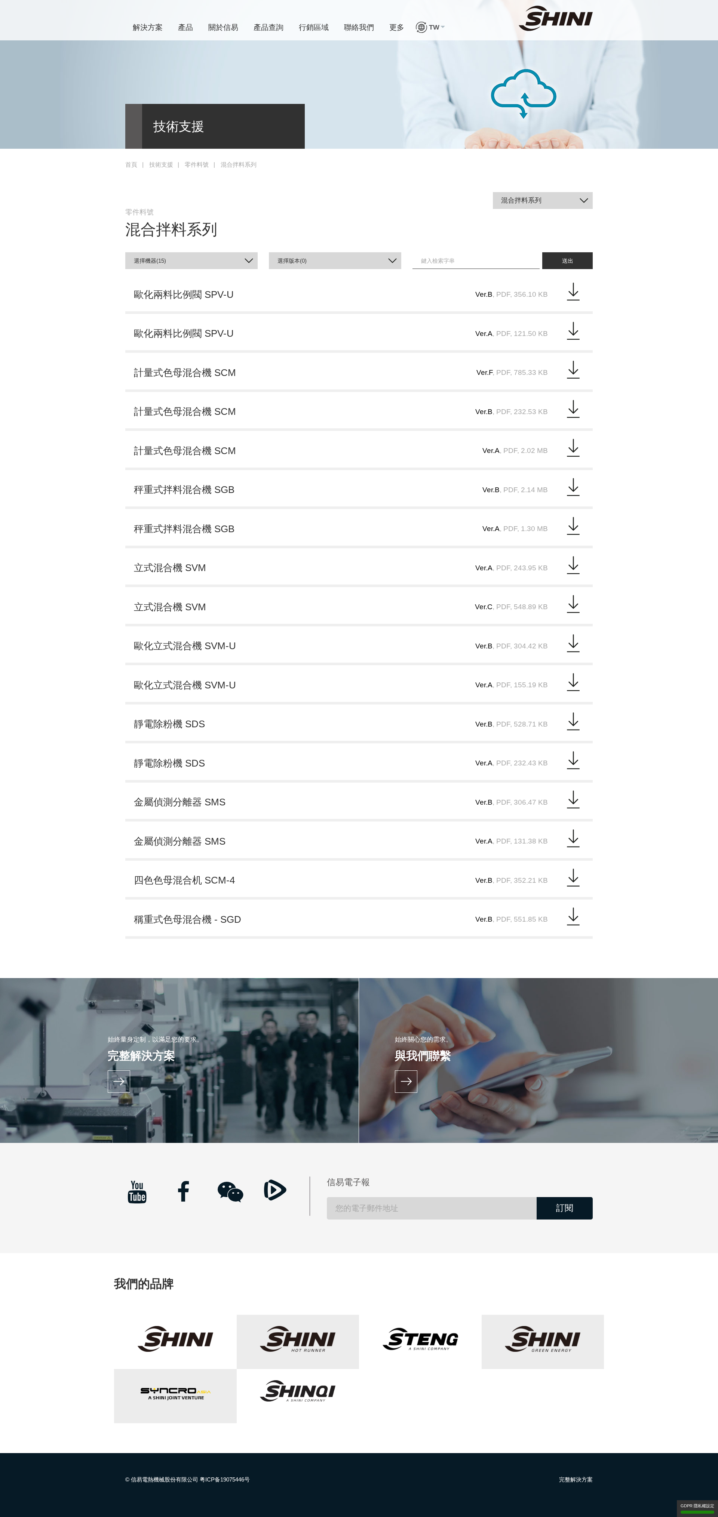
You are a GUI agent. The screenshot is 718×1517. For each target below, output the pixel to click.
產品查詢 (268, 27)
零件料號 (197, 164)
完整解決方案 (576, 1479)
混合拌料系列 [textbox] (521, 200)
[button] (430, 27)
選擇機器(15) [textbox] (150, 261)
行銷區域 (314, 27)
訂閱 (564, 1208)
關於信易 (223, 27)
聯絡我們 (359, 27)
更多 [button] (396, 27)
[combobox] (543, 200)
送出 (567, 261)
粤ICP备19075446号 (225, 1479)
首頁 (131, 164)
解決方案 (148, 27)
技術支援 (161, 164)
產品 (185, 27)
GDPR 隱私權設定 (697, 1506)
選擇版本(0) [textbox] (292, 261)
